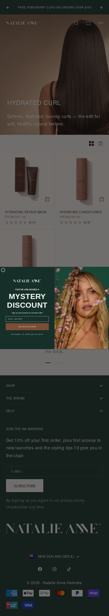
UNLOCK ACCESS (27, 327)
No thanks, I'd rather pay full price (27, 334)
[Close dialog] (3, 270)
